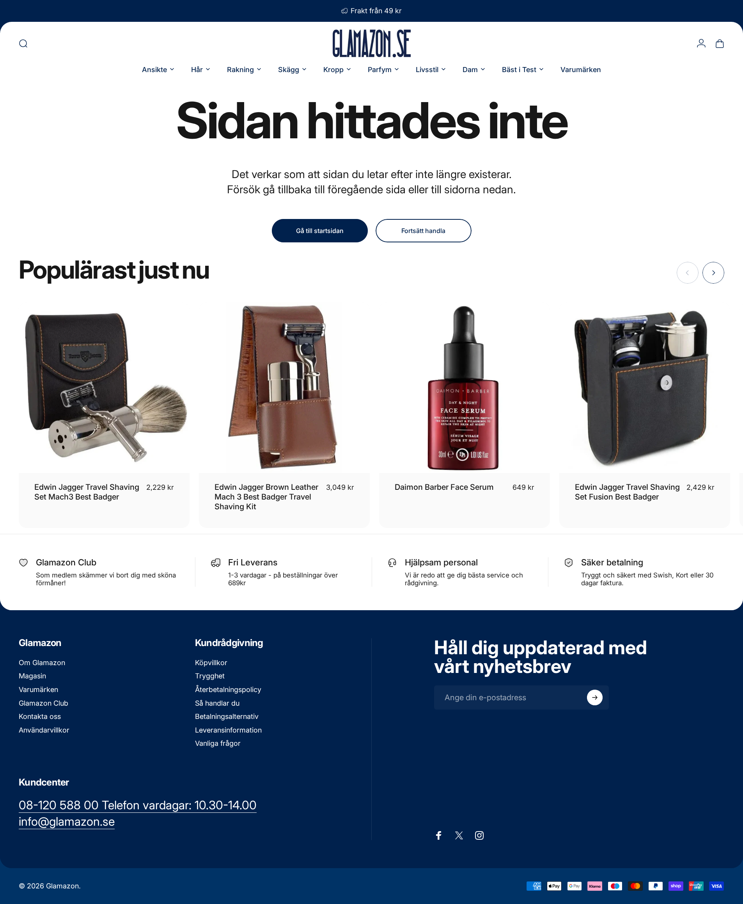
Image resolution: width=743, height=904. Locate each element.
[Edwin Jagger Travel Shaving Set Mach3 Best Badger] (104, 387)
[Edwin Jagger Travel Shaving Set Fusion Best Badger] (644, 387)
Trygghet (210, 676)
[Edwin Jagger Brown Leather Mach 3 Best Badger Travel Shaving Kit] (284, 387)
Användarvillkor (44, 730)
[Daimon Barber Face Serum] (464, 387)
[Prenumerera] (595, 697)
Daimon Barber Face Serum (444, 487)
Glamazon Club (43, 703)
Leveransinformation (228, 730)
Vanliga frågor (218, 743)
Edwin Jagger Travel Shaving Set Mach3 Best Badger (86, 491)
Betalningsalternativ (227, 716)
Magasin (32, 676)
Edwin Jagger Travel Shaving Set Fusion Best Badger (627, 491)
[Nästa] (713, 273)
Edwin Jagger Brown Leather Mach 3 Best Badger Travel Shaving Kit (266, 496)
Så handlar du (217, 703)
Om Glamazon (42, 663)
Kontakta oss (40, 716)
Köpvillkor (211, 663)
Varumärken (38, 689)
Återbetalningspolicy (228, 689)
